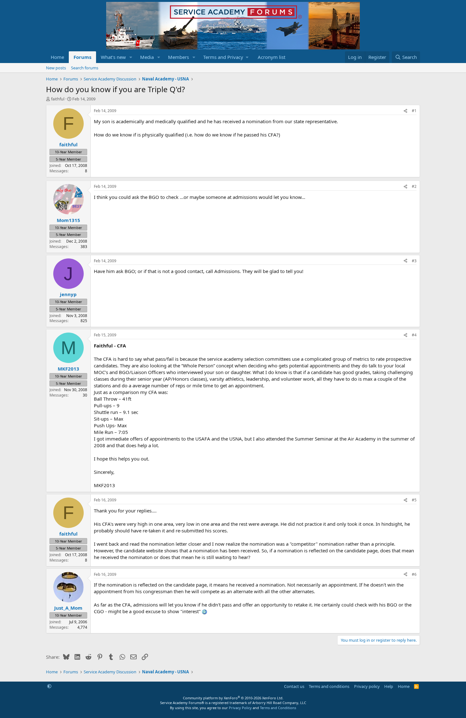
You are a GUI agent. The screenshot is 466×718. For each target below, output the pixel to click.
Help (388, 686)
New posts (56, 68)
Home (57, 57)
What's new (113, 57)
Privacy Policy (240, 707)
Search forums (84, 68)
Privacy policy (367, 686)
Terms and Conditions (278, 707)
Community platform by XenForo (233, 698)
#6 (414, 574)
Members (178, 57)
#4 (414, 335)
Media (147, 57)
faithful (57, 99)
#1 (414, 110)
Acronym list (271, 57)
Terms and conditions (329, 686)
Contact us (294, 686)
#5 (414, 500)
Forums (82, 57)
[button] (130, 57)
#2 (414, 186)
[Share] (405, 111)
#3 (414, 261)
